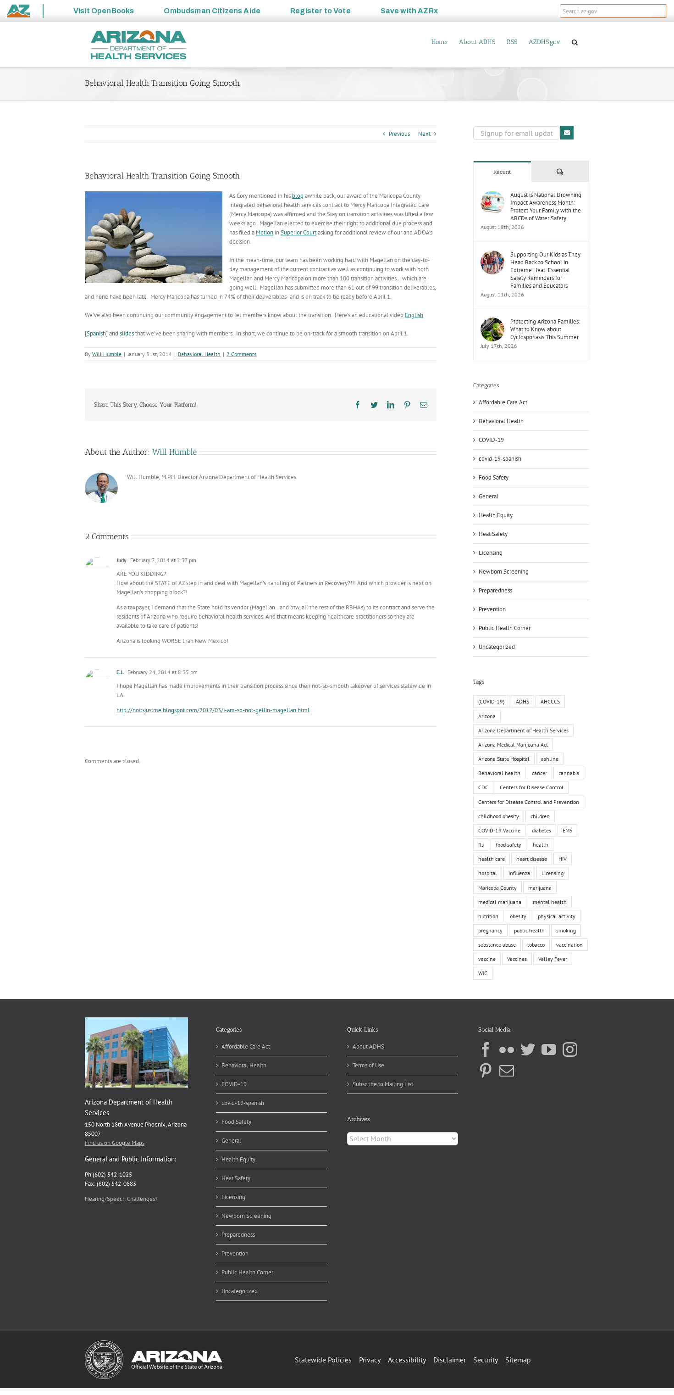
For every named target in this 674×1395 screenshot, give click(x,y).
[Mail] (506, 1070)
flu (481, 844)
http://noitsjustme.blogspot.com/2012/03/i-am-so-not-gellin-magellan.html (212, 710)
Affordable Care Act (503, 402)
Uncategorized (497, 647)
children (540, 816)
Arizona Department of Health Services (523, 730)
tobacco (536, 944)
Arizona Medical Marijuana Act (513, 744)
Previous (399, 134)
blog (298, 196)
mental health (550, 901)
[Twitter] (527, 1049)
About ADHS (368, 1046)
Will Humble (107, 354)
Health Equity (496, 515)
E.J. (120, 672)
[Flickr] (506, 1049)
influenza (519, 873)
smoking (566, 930)
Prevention (492, 609)
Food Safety (493, 477)
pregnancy (490, 930)
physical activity (556, 916)
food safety (508, 844)
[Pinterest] (485, 1070)
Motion (264, 232)
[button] (659, 11)
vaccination (569, 944)
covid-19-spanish (500, 459)
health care (491, 858)
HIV (562, 858)
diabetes (541, 830)
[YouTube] (548, 1049)
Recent (502, 171)
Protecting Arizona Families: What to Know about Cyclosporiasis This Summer (545, 329)
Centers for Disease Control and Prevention (528, 801)
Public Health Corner (504, 628)
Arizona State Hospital (504, 758)
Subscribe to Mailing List (383, 1084)
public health (529, 930)
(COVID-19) (491, 701)
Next (424, 134)
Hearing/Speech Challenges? (121, 1199)
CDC (483, 787)
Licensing (491, 553)
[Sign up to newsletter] (567, 133)
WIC (482, 973)
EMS (567, 830)
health (540, 844)
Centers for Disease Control (532, 787)
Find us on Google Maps (114, 1143)
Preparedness (495, 590)
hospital (487, 873)
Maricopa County (497, 887)
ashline (549, 758)
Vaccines (517, 958)
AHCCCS (550, 701)
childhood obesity (498, 816)
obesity (518, 916)
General (488, 496)
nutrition (488, 916)
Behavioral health (499, 773)
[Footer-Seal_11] (153, 1343)
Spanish (96, 333)
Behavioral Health (199, 354)
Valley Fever (552, 958)
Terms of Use (368, 1065)
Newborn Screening (504, 571)
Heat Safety (493, 534)
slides (127, 333)
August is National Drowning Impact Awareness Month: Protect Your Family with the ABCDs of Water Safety (545, 206)
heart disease (531, 858)
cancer (539, 773)
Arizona (487, 716)
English (414, 315)
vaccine (487, 958)
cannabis (568, 773)
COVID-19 (491, 440)
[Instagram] (570, 1049)
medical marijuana (499, 901)
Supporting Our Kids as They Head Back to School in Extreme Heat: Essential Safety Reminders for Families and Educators (545, 270)
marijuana (540, 887)
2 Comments (241, 354)
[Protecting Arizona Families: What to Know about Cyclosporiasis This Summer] (492, 322)
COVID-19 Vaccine (499, 830)
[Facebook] (485, 1049)
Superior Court (298, 232)
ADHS (522, 701)
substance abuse (497, 944)
